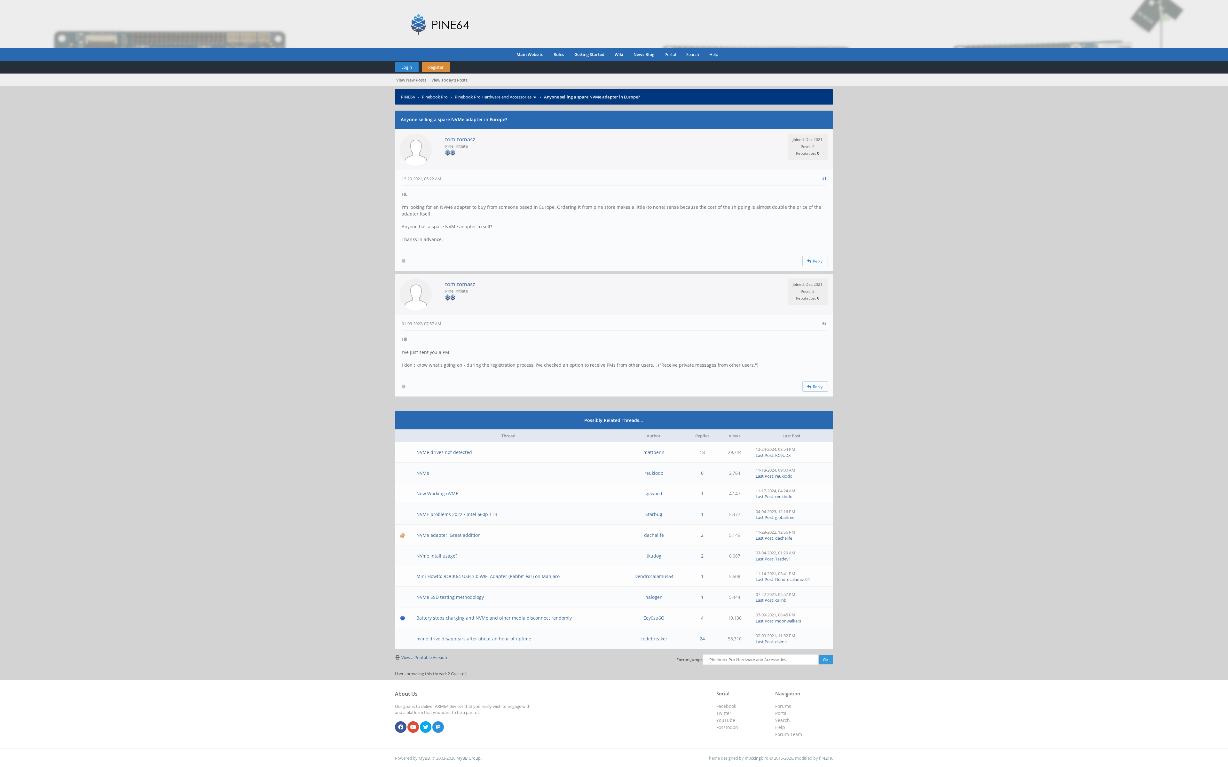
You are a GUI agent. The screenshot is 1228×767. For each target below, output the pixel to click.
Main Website (529, 54)
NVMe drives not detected (444, 452)
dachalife (654, 535)
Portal (670, 54)
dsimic (781, 642)
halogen (654, 597)
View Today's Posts (449, 80)
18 (702, 452)
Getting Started (589, 54)
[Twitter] (425, 727)
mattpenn (654, 452)
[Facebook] (400, 727)
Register (436, 67)
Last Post (764, 455)
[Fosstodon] (438, 727)
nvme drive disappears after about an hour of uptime (473, 639)
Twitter (723, 713)
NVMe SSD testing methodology (450, 597)
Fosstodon (727, 727)
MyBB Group (468, 758)
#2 (824, 323)
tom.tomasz (460, 139)
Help (713, 54)
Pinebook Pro (435, 97)
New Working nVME (437, 493)
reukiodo (653, 473)
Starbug (653, 514)
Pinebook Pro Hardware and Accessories (493, 97)
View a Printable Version (424, 657)
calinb (780, 600)
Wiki (619, 54)
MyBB (424, 758)
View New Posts (411, 80)
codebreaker (654, 639)
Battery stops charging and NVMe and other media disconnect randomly (494, 618)
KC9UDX (783, 455)
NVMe (422, 473)
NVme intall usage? (436, 556)
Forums (783, 706)
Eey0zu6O (654, 618)
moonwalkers (788, 621)
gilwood (654, 493)
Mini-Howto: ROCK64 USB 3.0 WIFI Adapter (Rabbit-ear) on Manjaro (488, 576)
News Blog (644, 54)
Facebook (726, 706)
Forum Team (788, 734)
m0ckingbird (756, 758)
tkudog (654, 556)
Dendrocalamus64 (653, 576)
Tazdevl (782, 559)
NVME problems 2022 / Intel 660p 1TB (456, 514)
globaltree (784, 517)
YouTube (725, 720)
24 (702, 639)
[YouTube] (413, 727)
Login (406, 67)
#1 (824, 178)
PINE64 (408, 97)
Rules (559, 54)
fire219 (825, 758)
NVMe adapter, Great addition (448, 535)
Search (692, 54)
